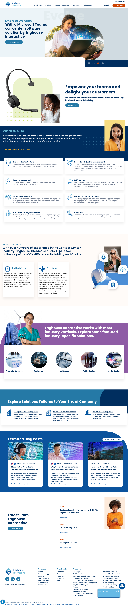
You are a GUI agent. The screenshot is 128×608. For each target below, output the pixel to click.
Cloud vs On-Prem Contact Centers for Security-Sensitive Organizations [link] (24, 469)
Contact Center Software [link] (24, 162)
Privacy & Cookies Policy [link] (13, 604)
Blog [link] (58, 580)
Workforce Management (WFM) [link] (27, 212)
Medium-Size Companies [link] (64, 412)
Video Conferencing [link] (110, 585)
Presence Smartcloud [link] (80, 589)
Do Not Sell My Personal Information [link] (49, 604)
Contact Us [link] (119, 5)
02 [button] (93, 63)
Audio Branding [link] (108, 583)
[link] (2, 602)
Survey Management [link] (110, 578)
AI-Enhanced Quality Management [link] (85, 583)
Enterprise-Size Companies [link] (26, 412)
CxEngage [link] (76, 572)
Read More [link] (64, 517)
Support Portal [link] (43, 583)
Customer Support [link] (44, 574)
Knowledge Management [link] (112, 580)
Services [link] (60, 574)
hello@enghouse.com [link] (17, 584)
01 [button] (89, 63)
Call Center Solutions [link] (80, 574)
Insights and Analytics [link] (81, 585)
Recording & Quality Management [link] (89, 162)
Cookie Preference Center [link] (70, 604)
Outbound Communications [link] (87, 196)
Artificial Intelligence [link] (22, 196)
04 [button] (103, 63)
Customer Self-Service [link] (81, 578)
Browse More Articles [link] (112, 439)
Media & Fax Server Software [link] (113, 574)
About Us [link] (72, 105)
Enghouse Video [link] (43, 580)
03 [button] (98, 63)
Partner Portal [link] (43, 585)
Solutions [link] (60, 572)
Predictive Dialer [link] (108, 587)
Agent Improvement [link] (22, 180)
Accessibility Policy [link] (29, 604)
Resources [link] (61, 578)
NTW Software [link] (78, 596)
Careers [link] (41, 576)
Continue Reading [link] (18, 484)
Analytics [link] (78, 212)
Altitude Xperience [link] (79, 591)
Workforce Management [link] (111, 576)
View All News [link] (15, 528)
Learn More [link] (14, 42)
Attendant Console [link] (110, 572)
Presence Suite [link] (78, 587)
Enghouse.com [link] (43, 578)
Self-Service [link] (79, 180)
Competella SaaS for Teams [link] (83, 594)
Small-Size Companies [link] (103, 412)
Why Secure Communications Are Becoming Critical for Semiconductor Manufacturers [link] (65, 469)
